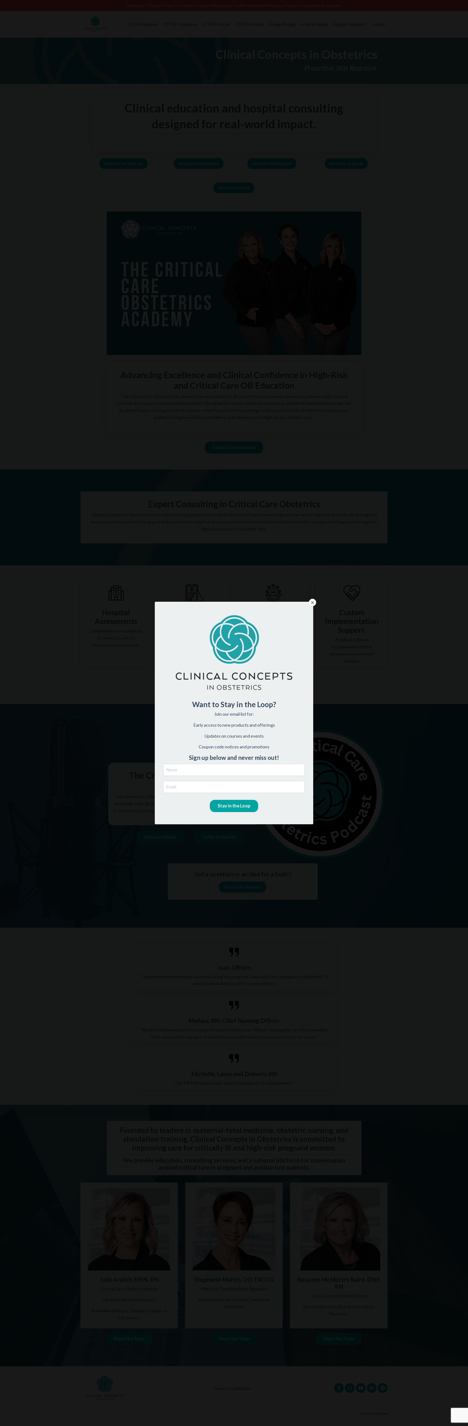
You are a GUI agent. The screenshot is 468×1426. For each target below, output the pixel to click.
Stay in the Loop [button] (234, 805)
